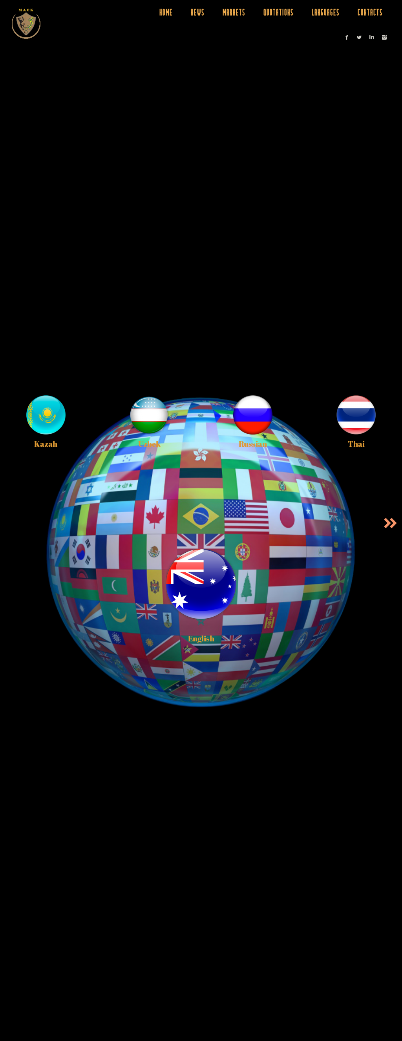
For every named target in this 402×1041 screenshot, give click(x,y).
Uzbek (149, 443)
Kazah (45, 443)
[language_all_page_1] (390, 523)
